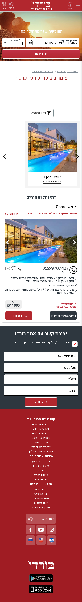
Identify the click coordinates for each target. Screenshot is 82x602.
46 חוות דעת (12, 214)
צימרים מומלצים (41, 433)
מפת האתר (41, 470)
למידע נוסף (18, 316)
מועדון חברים (41, 475)
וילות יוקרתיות (41, 429)
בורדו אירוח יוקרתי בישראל (67, 71)
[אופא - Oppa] (41, 241)
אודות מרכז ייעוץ (41, 461)
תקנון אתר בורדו (41, 508)
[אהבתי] (14, 268)
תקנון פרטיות (41, 503)
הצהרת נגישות (41, 498)
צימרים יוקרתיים (41, 424)
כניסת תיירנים (41, 489)
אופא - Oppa (66, 207)
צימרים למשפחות (41, 447)
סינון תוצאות (39, 113)
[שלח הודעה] (7, 268)
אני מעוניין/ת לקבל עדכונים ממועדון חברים (42, 342)
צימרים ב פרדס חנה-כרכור (42, 71)
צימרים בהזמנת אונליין (41, 452)
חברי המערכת (41, 494)
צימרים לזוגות (41, 442)
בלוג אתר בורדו (41, 466)
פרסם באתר (41, 480)
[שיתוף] (19, 268)
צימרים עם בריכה (41, 438)
